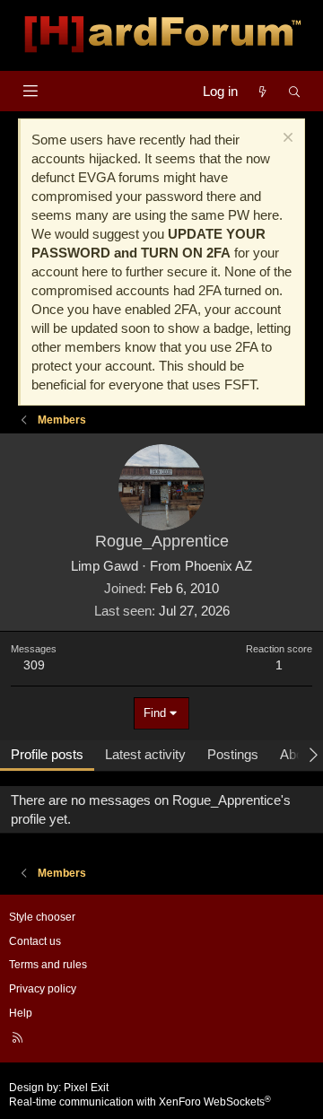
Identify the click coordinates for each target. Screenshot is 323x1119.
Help (20, 1013)
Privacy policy (42, 989)
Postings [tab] (232, 754)
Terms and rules (48, 964)
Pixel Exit (86, 1087)
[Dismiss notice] (285, 139)
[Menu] (30, 91)
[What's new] (262, 91)
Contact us (35, 941)
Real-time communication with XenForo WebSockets (140, 1102)
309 (34, 665)
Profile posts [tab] (47, 754)
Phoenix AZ (218, 565)
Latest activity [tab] (145, 754)
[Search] (294, 91)
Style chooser (42, 917)
